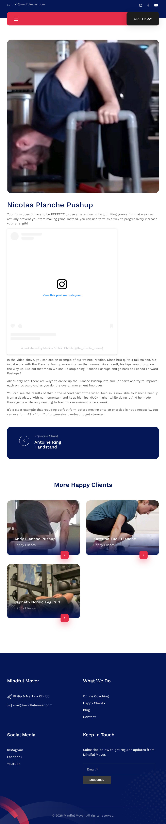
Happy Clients (25, 545)
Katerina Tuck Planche (114, 539)
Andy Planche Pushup (35, 539)
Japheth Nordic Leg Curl (37, 602)
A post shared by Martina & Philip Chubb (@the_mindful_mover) (62, 348)
